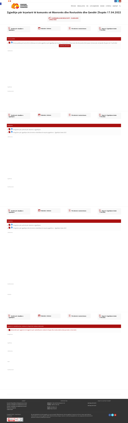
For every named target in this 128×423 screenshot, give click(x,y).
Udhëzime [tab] (10, 50)
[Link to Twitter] (118, 1)
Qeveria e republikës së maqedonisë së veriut (17, 404)
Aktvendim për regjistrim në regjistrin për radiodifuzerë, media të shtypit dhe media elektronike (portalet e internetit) (43, 330)
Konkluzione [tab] (11, 91)
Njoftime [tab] (10, 87)
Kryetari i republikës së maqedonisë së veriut (17, 406)
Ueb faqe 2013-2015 (92, 403)
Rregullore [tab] (10, 125)
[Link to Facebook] (115, 1)
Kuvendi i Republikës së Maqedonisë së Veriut (17, 403)
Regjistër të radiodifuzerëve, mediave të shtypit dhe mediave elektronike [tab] (26, 326)
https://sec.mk (53, 408)
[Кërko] (120, 6)
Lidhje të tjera (10, 409)
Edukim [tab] (9, 294)
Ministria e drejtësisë (11, 408)
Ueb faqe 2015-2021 (92, 405)
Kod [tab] (8, 361)
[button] (0, 4)
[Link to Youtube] (120, 1)
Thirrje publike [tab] (11, 39)
